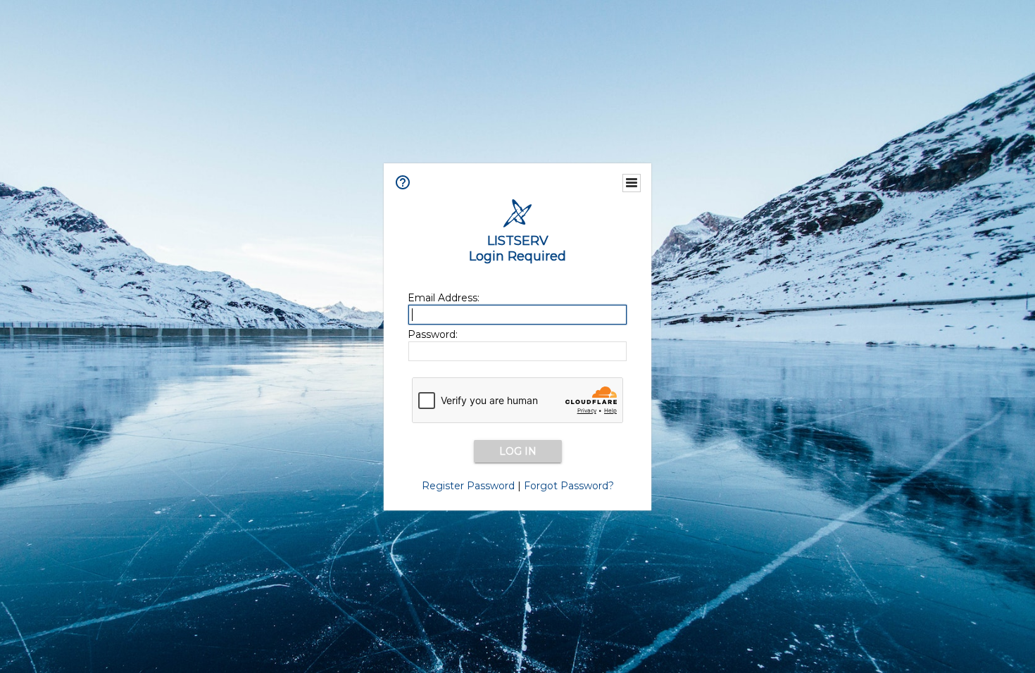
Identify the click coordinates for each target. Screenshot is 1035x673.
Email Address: (443, 297)
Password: (433, 334)
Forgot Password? (569, 485)
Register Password (468, 485)
